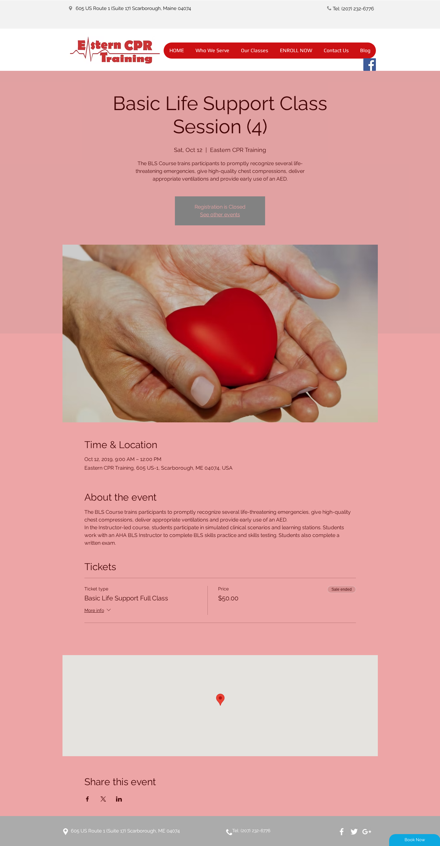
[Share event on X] (103, 799)
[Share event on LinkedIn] (119, 799)
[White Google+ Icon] (366, 831)
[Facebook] (369, 64)
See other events (220, 215)
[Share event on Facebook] (87, 799)
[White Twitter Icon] (354, 831)
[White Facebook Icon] (341, 831)
